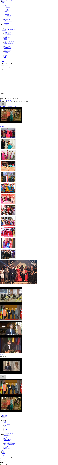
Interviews (5, 4)
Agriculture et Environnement (8, 43)
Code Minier (6, 52)
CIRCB (5, 28)
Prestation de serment (7, 23)
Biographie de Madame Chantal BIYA (9, 29)
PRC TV (3, 453)
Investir (3, 45)
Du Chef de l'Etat (8, 15)
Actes (5, 5)
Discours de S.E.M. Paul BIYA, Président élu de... (7, 100)
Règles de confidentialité (5, 454)
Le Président (4, 17)
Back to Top (2, 126)
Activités (5, 25)
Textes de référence (7, 51)
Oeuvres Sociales (6, 430)
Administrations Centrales (7, 31)
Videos (3, 62)
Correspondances (6, 14)
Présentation (5, 35)
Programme (5, 22)
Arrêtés (7, 8)
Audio (5, 56)
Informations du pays (7, 435)
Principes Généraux (7, 46)
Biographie (5, 20)
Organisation (6, 432)
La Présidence (4, 30)
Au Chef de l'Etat (8, 16)
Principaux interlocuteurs (7, 48)
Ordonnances (8, 7)
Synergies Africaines (7, 27)
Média (3, 54)
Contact (3, 455)
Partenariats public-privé (7, 50)
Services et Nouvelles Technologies (9, 444)
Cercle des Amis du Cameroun (8, 26)
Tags (3, 451)
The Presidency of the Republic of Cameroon (7, 0)
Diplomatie (5, 39)
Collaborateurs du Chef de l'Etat (8, 34)
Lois (6, 6)
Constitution (5, 36)
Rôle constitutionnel (7, 18)
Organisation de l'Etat (7, 37)
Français (3, 1)
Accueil (3, 61)
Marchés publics (6, 49)
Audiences (5, 11)
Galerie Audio (6, 447)
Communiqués (6, 12)
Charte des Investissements (8, 47)
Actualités (3, 3)
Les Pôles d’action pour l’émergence (9, 41)
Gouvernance (6, 42)
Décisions (7, 10)
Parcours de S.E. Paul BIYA (8, 21)
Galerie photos (6, 55)
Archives (3, 452)
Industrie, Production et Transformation (9, 443)
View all (1, 354)
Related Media (4, 96)
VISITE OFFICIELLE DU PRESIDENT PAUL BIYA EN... (9, 106)
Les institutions (6, 38)
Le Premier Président (7, 19)
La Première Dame (5, 24)
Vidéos (5, 57)
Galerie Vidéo (6, 446)
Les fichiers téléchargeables (8, 448)
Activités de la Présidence (7, 33)
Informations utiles (6, 437)
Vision (5, 422)
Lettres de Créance (6, 13)
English (3, 2)
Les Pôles (3, 40)
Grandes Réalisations (7, 424)
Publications (5, 58)
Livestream (5, 59)
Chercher (3, 450)
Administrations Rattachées (8, 32)
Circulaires (7, 9)
